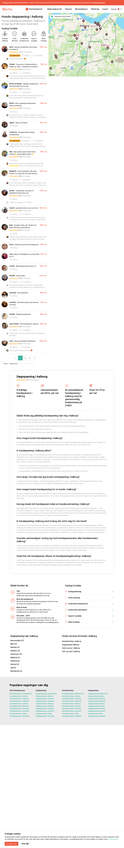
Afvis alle (25, 844)
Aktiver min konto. (98, 3)
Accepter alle (11, 844)
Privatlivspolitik (113, 839)
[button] (89, 592)
